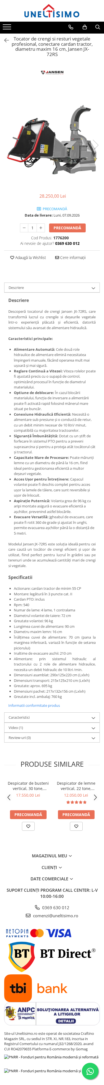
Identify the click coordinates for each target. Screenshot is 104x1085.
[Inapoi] (4, 40)
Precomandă (67, 227)
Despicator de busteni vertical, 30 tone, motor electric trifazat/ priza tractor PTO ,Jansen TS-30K (28, 786)
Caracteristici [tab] (19, 717)
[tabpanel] (52, 139)
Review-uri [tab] (20, 737)
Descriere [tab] (16, 287)
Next (95, 145)
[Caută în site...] (98, 27)
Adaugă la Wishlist (30, 257)
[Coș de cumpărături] (85, 27)
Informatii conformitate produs (34, 705)
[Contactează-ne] (71, 27)
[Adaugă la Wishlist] (28, 826)
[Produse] (7, 28)
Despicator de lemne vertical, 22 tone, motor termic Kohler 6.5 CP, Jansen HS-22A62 (76, 786)
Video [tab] (16, 727)
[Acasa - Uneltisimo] (52, 10)
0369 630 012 (55, 907)
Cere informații (72, 257)
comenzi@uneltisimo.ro (55, 915)
